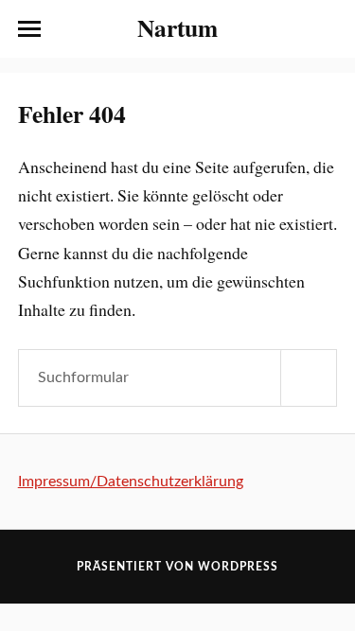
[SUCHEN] (308, 378)
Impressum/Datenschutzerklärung (130, 481)
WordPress (238, 566)
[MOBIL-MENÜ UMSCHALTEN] (29, 29)
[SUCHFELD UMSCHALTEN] (325, 29)
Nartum (177, 27)
